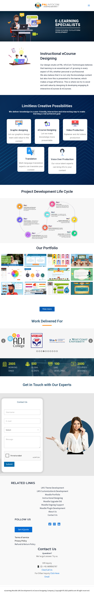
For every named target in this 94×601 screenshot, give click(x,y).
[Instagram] (54, 524)
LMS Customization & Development (52, 491)
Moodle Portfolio (52, 494)
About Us (52, 511)
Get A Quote (23, 529)
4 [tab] (43, 351)
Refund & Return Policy (25, 544)
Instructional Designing (52, 498)
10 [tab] (57, 351)
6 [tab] (48, 351)
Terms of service (22, 537)
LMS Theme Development (52, 487)
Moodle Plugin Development (52, 508)
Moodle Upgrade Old (52, 501)
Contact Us (52, 515)
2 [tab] (39, 351)
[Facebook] (49, 524)
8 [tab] (52, 351)
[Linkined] (58, 524)
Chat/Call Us (47, 570)
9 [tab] (54, 351)
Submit (9, 464)
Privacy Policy (21, 540)
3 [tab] (41, 351)
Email (47, 576)
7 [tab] (50, 351)
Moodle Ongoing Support (52, 504)
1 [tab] (37, 351)
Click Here (54, 573)
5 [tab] (46, 351)
